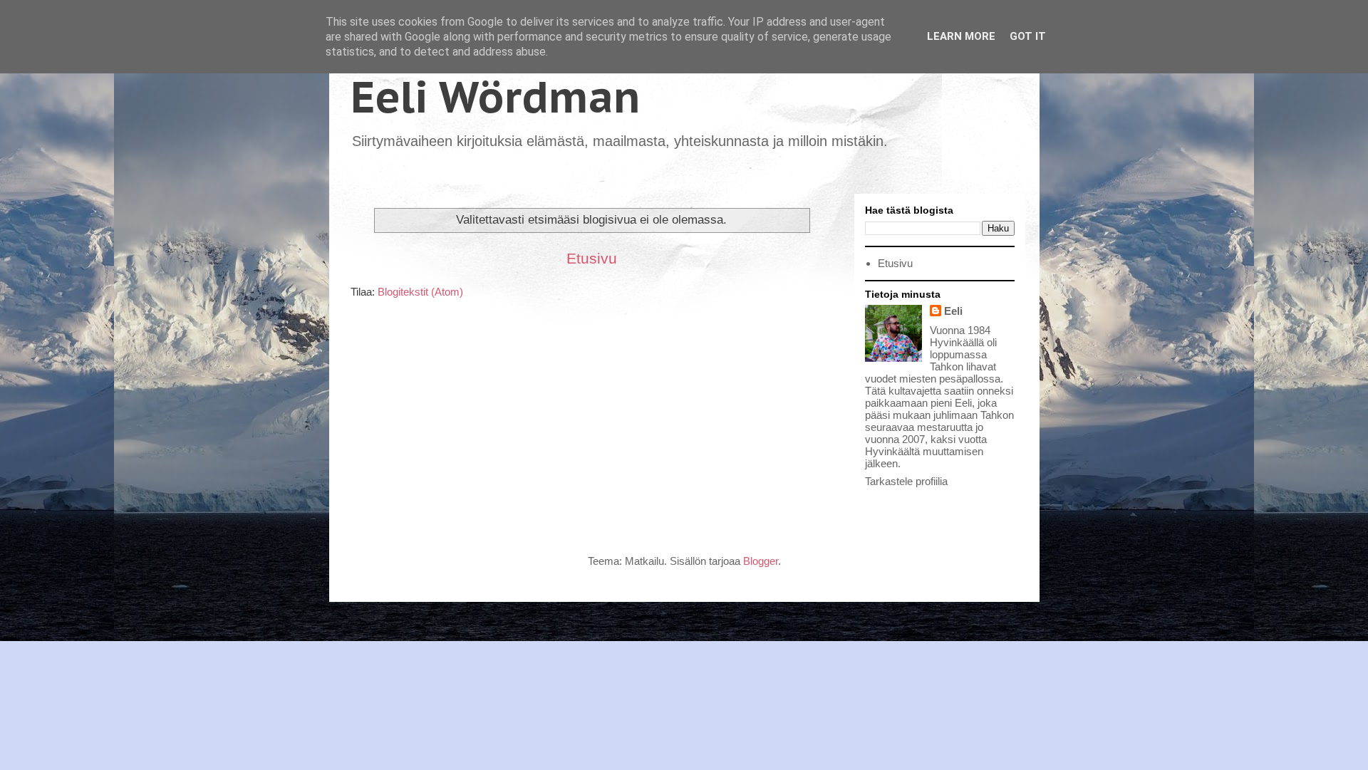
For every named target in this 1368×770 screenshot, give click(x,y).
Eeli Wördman (496, 97)
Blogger (760, 561)
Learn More (961, 36)
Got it (1028, 36)
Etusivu (591, 258)
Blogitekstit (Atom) (420, 292)
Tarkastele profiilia (906, 481)
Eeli (953, 311)
